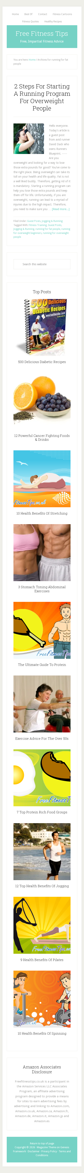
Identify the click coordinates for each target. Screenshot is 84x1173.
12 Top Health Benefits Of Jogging (42, 886)
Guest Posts (34, 221)
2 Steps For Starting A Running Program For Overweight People (42, 97)
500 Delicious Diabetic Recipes (42, 362)
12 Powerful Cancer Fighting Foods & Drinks (42, 437)
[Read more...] (61, 209)
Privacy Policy (49, 1151)
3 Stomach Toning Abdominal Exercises (42, 589)
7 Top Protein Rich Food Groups (42, 812)
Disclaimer (34, 1151)
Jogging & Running (52, 221)
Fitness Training (38, 225)
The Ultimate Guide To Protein (42, 664)
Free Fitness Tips (42, 33)
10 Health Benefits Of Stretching (42, 513)
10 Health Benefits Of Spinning (42, 1033)
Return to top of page (42, 1143)
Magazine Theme (46, 1147)
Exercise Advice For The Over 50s (42, 738)
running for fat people (47, 229)
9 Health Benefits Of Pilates (41, 960)
